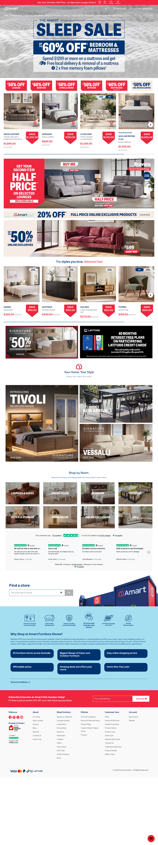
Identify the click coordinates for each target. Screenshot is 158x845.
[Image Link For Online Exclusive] (141, 85)
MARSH (7, 307)
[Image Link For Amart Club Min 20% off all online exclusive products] (79, 214)
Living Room (61, 724)
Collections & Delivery (113, 747)
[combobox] (65, 8)
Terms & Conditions (88, 717)
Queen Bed (8, 310)
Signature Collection (64, 717)
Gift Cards (61, 750)
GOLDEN (84, 307)
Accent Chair (123, 310)
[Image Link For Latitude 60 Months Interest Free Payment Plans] (116, 342)
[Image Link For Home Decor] (60, 517)
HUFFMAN (47, 307)
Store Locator (38, 720)
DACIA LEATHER (11, 134)
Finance (84, 735)
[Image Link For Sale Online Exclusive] (79, 238)
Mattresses (61, 735)
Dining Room (62, 728)
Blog (34, 728)
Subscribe (140, 698)
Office (59, 743)
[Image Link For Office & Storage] (23, 517)
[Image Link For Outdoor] (91, 85)
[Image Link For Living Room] (23, 493)
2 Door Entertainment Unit (88, 311)
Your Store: (141, 9)
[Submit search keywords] (106, 9)
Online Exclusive (63, 754)
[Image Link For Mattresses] (116, 85)
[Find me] (61, 593)
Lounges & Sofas (63, 720)
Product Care (110, 732)
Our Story (36, 717)
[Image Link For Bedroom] (41, 85)
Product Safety (110, 728)
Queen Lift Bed (48, 137)
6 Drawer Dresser (48, 310)
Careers (36, 724)
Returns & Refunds (112, 720)
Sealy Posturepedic (125, 133)
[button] (3, 41)
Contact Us (37, 735)
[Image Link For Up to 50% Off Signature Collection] (42, 342)
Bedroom (60, 732)
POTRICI (122, 307)
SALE (59, 758)
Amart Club (37, 739)
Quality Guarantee (112, 724)
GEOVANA (47, 134)
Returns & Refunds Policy (90, 720)
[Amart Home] (11, 8)
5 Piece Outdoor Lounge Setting (86, 138)
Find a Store (121, 9)
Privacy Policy (86, 724)
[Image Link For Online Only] (98, 517)
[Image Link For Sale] (135, 517)
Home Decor (62, 747)
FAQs (107, 717)
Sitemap (36, 732)
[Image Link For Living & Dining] (66, 85)
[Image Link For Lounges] (16, 85)
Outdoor (60, 739)
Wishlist (132, 720)
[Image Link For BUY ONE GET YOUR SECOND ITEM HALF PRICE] (79, 183)
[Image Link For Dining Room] (60, 493)
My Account (133, 717)
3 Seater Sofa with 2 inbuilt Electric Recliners (13, 138)
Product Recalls (111, 750)
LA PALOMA (86, 134)
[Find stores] (69, 593)
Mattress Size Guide (112, 739)
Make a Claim (110, 754)
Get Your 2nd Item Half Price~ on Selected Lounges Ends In (79, 2)
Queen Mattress (124, 142)
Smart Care (109, 735)
